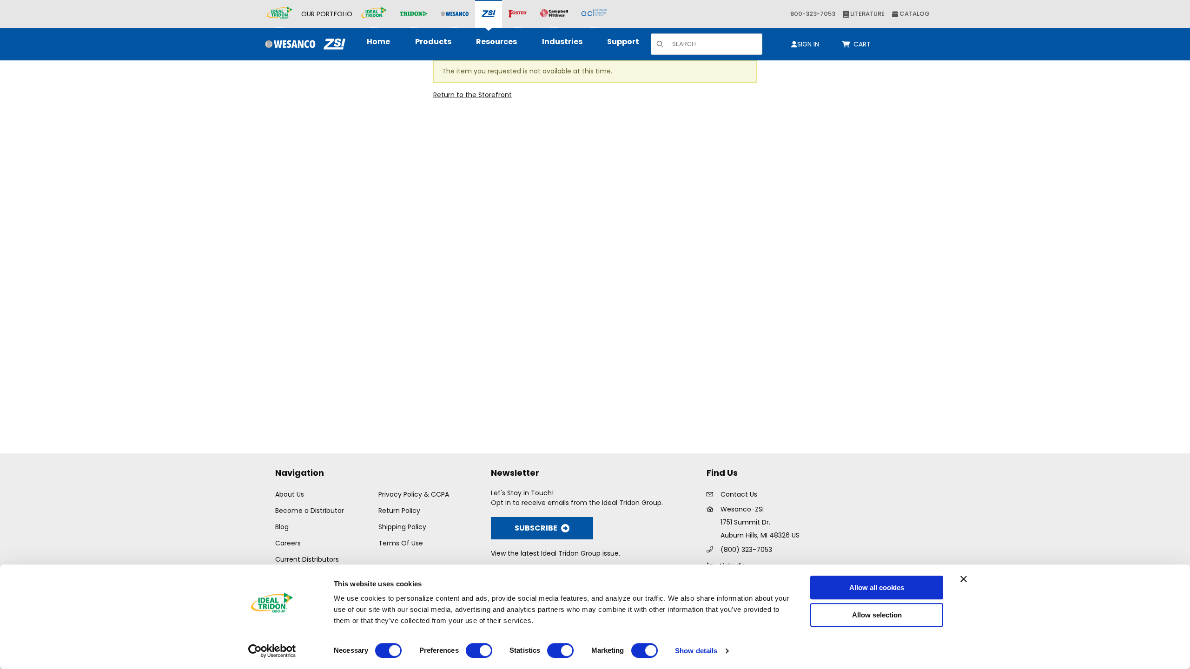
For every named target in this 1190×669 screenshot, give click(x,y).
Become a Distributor (309, 510)
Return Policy (399, 510)
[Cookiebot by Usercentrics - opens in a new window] (272, 651)
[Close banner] (963, 579)
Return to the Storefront (472, 94)
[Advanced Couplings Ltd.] (594, 14)
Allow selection (877, 615)
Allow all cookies (876, 587)
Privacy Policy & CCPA (413, 494)
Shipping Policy (402, 526)
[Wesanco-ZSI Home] (302, 44)
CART (863, 44)
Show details (696, 651)
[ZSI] (489, 14)
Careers (288, 543)
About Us (289, 494)
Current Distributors (307, 559)
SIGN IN (808, 44)
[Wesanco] (455, 14)
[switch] (479, 650)
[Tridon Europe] (414, 14)
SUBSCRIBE (536, 528)
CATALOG (914, 13)
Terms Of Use (400, 543)
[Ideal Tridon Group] (279, 14)
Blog (282, 526)
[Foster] (518, 13)
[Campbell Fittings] (554, 14)
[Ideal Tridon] (374, 14)
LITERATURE (867, 13)
